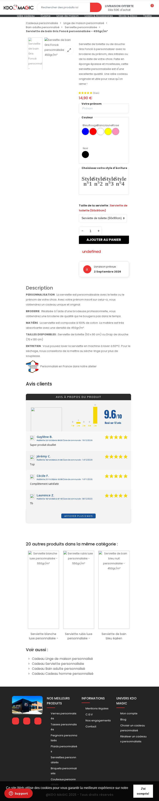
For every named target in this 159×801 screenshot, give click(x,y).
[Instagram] (37, 721)
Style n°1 (87, 181)
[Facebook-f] (15, 721)
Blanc (100, 125)
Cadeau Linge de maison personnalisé (62, 658)
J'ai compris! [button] (143, 791)
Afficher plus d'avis (78, 515)
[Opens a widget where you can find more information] (18, 794)
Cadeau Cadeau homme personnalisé (62, 673)
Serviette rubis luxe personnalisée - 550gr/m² (78, 638)
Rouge (93, 125)
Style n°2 (98, 181)
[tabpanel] (43, 594)
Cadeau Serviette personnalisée (58, 663)
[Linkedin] (26, 721)
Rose (115, 125)
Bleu (85, 125)
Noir (85, 148)
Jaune (108, 125)
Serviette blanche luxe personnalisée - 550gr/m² (43, 638)
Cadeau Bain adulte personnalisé (58, 668)
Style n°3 (109, 181)
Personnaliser (43, 627)
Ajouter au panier (104, 239)
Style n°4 (120, 181)
